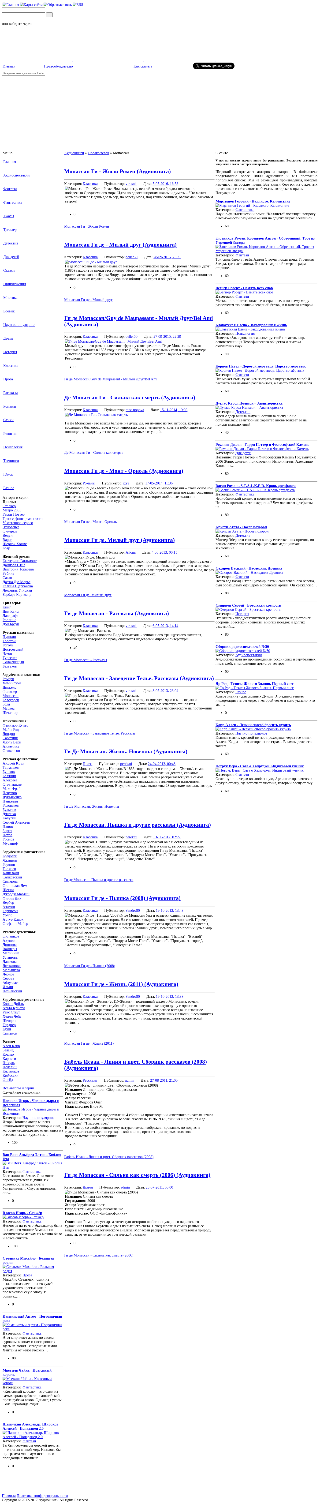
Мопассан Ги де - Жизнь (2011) (89, 1043)
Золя (6, 704)
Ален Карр (11, 1046)
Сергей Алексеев (16, 822)
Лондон (9, 734)
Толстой (9, 641)
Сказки (9, 270)
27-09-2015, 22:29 (167, 336)
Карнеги (9, 1059)
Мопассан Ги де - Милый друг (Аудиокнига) (120, 245)
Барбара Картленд (17, 594)
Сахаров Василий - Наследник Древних (249, 568)
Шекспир (10, 713)
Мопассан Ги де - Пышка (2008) (89, 966)
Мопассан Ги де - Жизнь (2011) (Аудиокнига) (121, 984)
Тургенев (10, 658)
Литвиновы (12, 966)
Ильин (8, 987)
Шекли (8, 890)
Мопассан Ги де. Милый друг (88, 595)
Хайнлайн (11, 873)
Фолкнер (10, 692)
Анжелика (11, 746)
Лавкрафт (10, 616)
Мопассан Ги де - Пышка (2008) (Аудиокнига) (122, 898)
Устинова (10, 957)
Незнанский (12, 991)
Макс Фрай (12, 789)
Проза (8, 379)
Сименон (10, 1033)
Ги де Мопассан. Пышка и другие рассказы (98, 880)
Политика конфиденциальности (42, 1496)
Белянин (9, 776)
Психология (12, 447)
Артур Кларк (13, 919)
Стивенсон (11, 751)
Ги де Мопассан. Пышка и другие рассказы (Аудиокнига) (137, 825)
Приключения (14, 284)
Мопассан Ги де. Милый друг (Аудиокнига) (119, 540)
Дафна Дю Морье (16, 582)
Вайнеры (10, 949)
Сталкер (9, 506)
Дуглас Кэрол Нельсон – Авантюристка (249, 403)
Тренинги (11, 461)
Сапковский (12, 877)
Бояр (6, 548)
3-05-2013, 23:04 (165, 691)
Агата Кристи (14, 1008)
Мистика (10, 298)
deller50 (132, 257)
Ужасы (8, 216)
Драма (8, 338)
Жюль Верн (12, 742)
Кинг (7, 607)
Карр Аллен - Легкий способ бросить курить (253, 725)
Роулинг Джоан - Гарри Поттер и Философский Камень (262, 444)
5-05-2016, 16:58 (165, 184)
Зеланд (8, 1050)
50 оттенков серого (18, 523)
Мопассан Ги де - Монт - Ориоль (90, 522)
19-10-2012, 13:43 (169, 910)
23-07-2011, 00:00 (159, 1187)
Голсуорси (11, 700)
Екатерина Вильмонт (20, 561)
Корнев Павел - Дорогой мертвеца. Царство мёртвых (261, 366)
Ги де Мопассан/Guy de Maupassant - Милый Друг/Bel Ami (110, 379)
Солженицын (13, 662)
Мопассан (11, 696)
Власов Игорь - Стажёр (22, 1213)
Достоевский (13, 649)
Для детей (11, 257)
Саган (7, 578)
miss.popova (135, 410)
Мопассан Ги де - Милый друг (88, 300)
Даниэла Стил (14, 565)
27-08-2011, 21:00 (164, 1080)
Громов (8, 839)
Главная (9, 66)
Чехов (7, 654)
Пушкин (9, 637)
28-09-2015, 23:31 (167, 257)
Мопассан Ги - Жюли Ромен (86, 226)
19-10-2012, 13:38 (169, 996)
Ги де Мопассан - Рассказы (85, 660)
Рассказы (10, 393)
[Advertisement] (160, 111)
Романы (9, 406)
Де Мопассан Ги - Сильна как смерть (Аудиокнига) (129, 397)
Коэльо (8, 1054)
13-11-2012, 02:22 (167, 837)
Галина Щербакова (18, 586)
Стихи (8, 420)
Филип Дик (12, 898)
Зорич (7, 831)
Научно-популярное (19, 325)
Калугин (9, 818)
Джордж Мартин (16, 894)
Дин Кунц (11, 611)
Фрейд (8, 1080)
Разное (8, 488)
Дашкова (10, 962)
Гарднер (9, 1025)
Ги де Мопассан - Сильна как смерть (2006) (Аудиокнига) (137, 1175)
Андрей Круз (13, 763)
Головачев (11, 805)
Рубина (8, 573)
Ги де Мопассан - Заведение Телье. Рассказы (99, 733)
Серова (8, 978)
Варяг (7, 540)
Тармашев (11, 767)
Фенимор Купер (15, 725)
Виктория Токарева (18, 569)
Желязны (10, 860)
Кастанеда (11, 1071)
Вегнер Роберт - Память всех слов (244, 288)
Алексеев (10, 780)
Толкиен (9, 869)
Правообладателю (58, 66)
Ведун (8, 535)
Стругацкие (12, 784)
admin (129, 1080)
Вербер (8, 902)
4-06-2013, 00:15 (164, 552)
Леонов (9, 974)
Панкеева (10, 801)
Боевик (9, 311)
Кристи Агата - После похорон (241, 527)
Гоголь (8, 645)
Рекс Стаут (11, 1012)
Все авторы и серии (18, 1088)
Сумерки (10, 531)
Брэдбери (10, 856)
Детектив (10, 243)
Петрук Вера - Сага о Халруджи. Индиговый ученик (260, 766)
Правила (9, 1496)
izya (126, 483)
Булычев (9, 810)
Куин (7, 1029)
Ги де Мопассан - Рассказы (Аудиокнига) (116, 613)
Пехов (7, 835)
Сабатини (10, 738)
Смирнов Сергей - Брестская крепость (248, 605)
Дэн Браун (11, 624)
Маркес (9, 708)
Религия (9, 433)
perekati (126, 764)
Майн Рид (11, 729)
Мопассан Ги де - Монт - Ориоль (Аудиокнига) (123, 471)
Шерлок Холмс (15, 544)
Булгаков (10, 666)
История (10, 352)
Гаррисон (10, 911)
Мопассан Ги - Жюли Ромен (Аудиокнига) (117, 171)
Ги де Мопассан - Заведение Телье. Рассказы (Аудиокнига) (139, 678)
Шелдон (9, 1021)
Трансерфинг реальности (23, 519)
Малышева (11, 970)
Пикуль (9, 1063)
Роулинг (9, 864)
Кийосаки (11, 1075)
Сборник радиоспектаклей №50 (242, 647)
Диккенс (9, 687)
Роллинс (9, 620)
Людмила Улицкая (17, 590)
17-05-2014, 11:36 (159, 483)
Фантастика (12, 202)
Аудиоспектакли (16, 175)
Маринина (11, 953)
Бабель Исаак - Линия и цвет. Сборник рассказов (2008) (108, 1157)
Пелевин (10, 1067)
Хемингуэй (12, 683)
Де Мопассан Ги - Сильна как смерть (93, 452)
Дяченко (9, 814)
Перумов (10, 793)
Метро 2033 (12, 510)
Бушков (9, 772)
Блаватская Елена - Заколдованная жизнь (251, 325)
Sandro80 (133, 910)
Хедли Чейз (12, 1016)
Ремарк (8, 679)
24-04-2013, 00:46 (161, 764)
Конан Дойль (13, 1004)
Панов (8, 827)
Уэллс (7, 915)
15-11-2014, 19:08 (173, 410)
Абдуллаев (11, 983)
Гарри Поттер (14, 514)
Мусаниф (10, 843)
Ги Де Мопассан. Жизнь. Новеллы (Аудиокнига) (125, 751)
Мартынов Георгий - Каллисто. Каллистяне (253, 201)
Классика (10, 366)
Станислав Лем (15, 886)
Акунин (9, 940)
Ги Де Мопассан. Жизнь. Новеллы (91, 806)
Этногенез (11, 527)
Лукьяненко (12, 797)
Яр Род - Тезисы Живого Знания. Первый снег (255, 684)
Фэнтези (10, 189)
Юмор (8, 474)
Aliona (131, 552)
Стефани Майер (15, 924)
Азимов (9, 907)
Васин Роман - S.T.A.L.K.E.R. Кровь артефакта (256, 486)
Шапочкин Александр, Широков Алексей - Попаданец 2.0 (31, 1426)
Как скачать (143, 66)
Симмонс (10, 881)
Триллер (10, 230)
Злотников (11, 936)
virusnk (131, 184)
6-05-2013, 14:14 (165, 626)
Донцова (10, 945)
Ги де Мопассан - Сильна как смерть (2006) (98, 1255)
